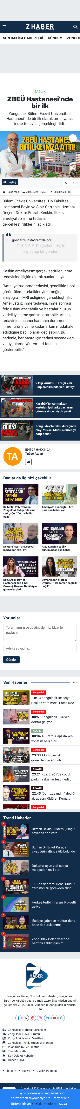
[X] (26, 1018)
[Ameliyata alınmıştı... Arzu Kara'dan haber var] (59, 494)
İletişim (11, 1070)
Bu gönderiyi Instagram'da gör (29, 240)
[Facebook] (18, 1018)
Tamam (63, 1104)
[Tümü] (75, 682)
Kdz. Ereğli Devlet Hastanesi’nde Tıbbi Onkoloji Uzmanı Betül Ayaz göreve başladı (20, 584)
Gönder (11, 659)
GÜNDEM (55, 38)
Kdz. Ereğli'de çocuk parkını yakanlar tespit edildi (51, 776)
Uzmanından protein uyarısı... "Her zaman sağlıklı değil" (59, 583)
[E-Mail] (28, 462)
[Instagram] (40, 1018)
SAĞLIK (40, 91)
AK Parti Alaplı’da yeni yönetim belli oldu (52, 738)
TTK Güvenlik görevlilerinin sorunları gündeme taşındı (47, 758)
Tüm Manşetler (17, 1051)
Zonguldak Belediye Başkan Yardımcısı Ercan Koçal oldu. (54, 700)
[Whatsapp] (61, 1018)
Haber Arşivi (16, 1060)
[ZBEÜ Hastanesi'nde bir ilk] (40, 154)
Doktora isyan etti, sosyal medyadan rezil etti (18, 548)
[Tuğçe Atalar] (12, 456)
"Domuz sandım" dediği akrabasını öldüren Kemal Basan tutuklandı (53, 796)
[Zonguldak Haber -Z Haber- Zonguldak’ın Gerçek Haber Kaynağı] (39, 27)
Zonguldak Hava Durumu (24, 1034)
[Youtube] (54, 1018)
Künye (26, 1070)
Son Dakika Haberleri (21, 1055)
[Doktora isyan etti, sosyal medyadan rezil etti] (20, 533)
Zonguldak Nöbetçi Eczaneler (27, 1030)
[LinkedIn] (47, 1018)
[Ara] (75, 27)
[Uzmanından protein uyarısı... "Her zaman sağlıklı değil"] (59, 567)
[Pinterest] (33, 1018)
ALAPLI (37, 730)
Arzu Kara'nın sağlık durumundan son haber (56, 548)
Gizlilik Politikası (47, 1070)
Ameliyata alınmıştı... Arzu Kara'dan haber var (58, 508)
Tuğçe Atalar (13, 191)
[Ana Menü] (4, 27)
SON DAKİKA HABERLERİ (23, 38)
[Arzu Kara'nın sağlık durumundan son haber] (59, 533)
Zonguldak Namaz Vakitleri (25, 1038)
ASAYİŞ (37, 769)
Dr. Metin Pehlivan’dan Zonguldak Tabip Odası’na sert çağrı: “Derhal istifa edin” (19, 511)
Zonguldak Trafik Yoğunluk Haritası (31, 1042)
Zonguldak (38, 692)
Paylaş (12, 182)
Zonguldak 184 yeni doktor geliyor (50, 719)
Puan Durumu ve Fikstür (23, 1047)
